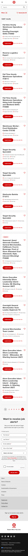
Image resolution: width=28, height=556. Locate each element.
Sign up (14, 517)
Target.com (4, 500)
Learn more (8, 43)
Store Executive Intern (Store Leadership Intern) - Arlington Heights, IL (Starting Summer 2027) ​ (12, 383)
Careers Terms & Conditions (14, 542)
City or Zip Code (7, 448)
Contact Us (4, 506)
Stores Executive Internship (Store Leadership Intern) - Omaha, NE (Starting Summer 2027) (11, 281)
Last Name (6, 439)
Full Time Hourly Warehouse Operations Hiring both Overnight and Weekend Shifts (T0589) (12, 102)
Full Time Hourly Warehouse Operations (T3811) (12, 76)
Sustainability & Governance (9, 488)
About (2, 478)
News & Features (5, 481)
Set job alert (14, 472)
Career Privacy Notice (12, 458)
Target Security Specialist (9, 150)
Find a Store (4, 503)
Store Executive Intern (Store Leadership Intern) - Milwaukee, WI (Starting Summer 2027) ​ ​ (13, 354)
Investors (3, 491)
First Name (6, 435)
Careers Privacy (4, 542)
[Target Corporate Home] (14, 2)
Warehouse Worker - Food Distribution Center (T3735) (11, 128)
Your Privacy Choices (7, 547)
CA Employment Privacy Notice (7, 544)
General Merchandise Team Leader (12, 330)
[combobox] (14, 7)
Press (2, 495)
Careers (3, 485)
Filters (3, 13)
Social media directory (5, 539)
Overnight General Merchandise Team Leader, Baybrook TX (11, 307)
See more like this (18, 43)
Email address (7, 444)
